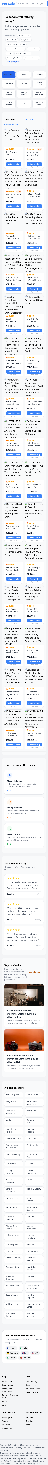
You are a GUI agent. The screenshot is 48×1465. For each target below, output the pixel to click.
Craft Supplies (33, 1145)
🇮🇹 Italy (23, 1348)
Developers (7, 1417)
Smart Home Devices (32, 1268)
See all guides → (36, 972)
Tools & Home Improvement (33, 1286)
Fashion (30, 1163)
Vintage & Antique (10, 1314)
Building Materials (23, 53)
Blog (28, 1425)
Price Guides (7, 1381)
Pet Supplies (11, 1251)
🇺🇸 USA (35, 1353)
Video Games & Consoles (33, 1305)
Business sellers (33, 1388)
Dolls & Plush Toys (32, 1155)
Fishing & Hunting (10, 1171)
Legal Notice (7, 1385)
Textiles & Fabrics (13, 1285)
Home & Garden (13, 1198)
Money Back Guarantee (7, 1390)
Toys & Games (12, 1295)
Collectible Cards (13, 1138)
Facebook (30, 1421)
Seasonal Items (13, 1267)
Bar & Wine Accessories (16, 44)
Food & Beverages (10, 1180)
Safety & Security (13, 1257)
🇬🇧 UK (25, 1353)
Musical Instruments (32, 1227)
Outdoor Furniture (31, 1236)
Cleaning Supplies (31, 58)
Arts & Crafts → (11, 124)
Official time (7, 1428)
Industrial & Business (32, 1208)
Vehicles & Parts (13, 1304)
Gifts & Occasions (10, 1190)
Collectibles (32, 1138)
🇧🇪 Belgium (25, 1357)
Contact (29, 1417)
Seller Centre (32, 1392)
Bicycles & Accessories (15, 49)
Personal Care (33, 1244)
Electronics (11, 1163)
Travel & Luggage (30, 1296)
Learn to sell (31, 1385)
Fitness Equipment (31, 1171)
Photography (32, 1251)
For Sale (8, 3)
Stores (5, 1401)
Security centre (9, 1421)
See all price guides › (13, 62)
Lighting (30, 1216)
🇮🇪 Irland (11, 1357)
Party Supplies (12, 1244)
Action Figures (24, 35)
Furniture (31, 1179)
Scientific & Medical (31, 1259)
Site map (6, 1425)
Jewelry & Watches (10, 1218)
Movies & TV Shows (11, 1227)
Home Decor (11, 1207)
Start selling (31, 1381)
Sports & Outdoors (10, 1277)
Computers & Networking (12, 1146)
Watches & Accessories (32, 1314)
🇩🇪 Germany (12, 1353)
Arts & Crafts (12, 40)
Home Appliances (31, 1199)
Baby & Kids (25, 40)
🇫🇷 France (11, 1348)
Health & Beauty (34, 1189)
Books (9, 53)
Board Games (34, 49)
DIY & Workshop (13, 1154)
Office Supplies (12, 1235)
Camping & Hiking (13, 58)
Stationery (31, 1276)
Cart (4, 1405)
